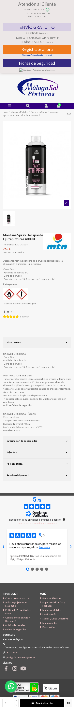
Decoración (48, 627)
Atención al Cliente (37, 4)
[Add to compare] (68, 703)
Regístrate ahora (37, 49)
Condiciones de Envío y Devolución (17, 619)
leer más (44, 547)
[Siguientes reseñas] (71, 547)
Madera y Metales (51, 610)
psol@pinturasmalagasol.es (21, 657)
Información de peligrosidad (22, 440)
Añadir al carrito (44, 703)
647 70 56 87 (40, 9)
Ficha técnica (14, 342)
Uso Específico (50, 614)
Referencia (9, 244)
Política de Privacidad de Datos (18, 612)
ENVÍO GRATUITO (37, 27)
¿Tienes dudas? (15, 463)
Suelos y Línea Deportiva (55, 618)
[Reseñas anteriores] (3, 547)
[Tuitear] (8, 311)
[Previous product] (68, 114)
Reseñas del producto (18, 475)
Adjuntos (12, 452)
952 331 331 (28, 9)
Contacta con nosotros (17, 598)
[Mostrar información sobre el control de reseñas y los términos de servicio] (64, 519)
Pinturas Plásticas (51, 598)
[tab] (37, 343)
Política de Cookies (15, 625)
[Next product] (70, 114)
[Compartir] (4, 311)
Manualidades (49, 622)
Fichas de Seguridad (37, 63)
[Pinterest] (12, 311)
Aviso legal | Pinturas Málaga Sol (16, 604)
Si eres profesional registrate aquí (37, 55)
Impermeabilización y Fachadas (53, 604)
